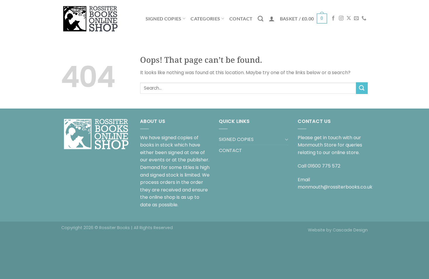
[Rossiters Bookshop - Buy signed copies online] (90, 18)
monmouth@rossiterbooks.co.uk (335, 187)
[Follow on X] (348, 18)
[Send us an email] (356, 18)
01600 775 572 (324, 166)
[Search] (260, 18)
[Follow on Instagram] (341, 18)
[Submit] (362, 88)
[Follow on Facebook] (333, 18)
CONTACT (240, 18)
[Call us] (364, 18)
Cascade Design (350, 230)
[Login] (272, 18)
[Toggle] (286, 139)
